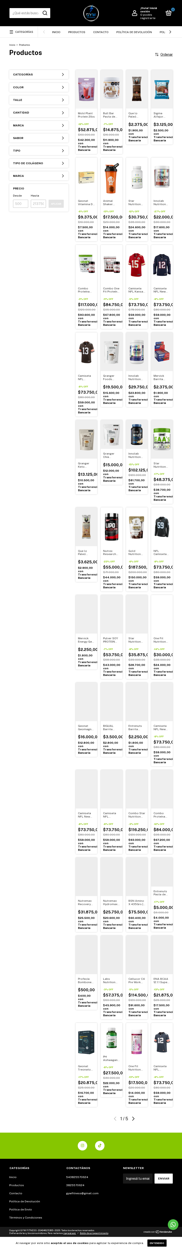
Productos (76, 32)
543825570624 (77, 1177)
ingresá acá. (69, 1233)
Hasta (35, 195)
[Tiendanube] (158, 1232)
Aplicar (56, 203)
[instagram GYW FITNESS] (82, 1145)
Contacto (101, 32)
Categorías (24, 32)
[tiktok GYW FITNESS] (100, 1145)
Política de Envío (20, 1209)
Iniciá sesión (148, 9)
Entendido (157, 1243)
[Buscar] (45, 13)
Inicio (56, 32)
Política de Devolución (134, 32)
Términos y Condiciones (25, 1217)
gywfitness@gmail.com (82, 1193)
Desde (17, 195)
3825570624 (75, 1185)
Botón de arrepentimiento (94, 1233)
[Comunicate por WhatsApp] (173, 1224)
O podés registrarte (147, 16)
